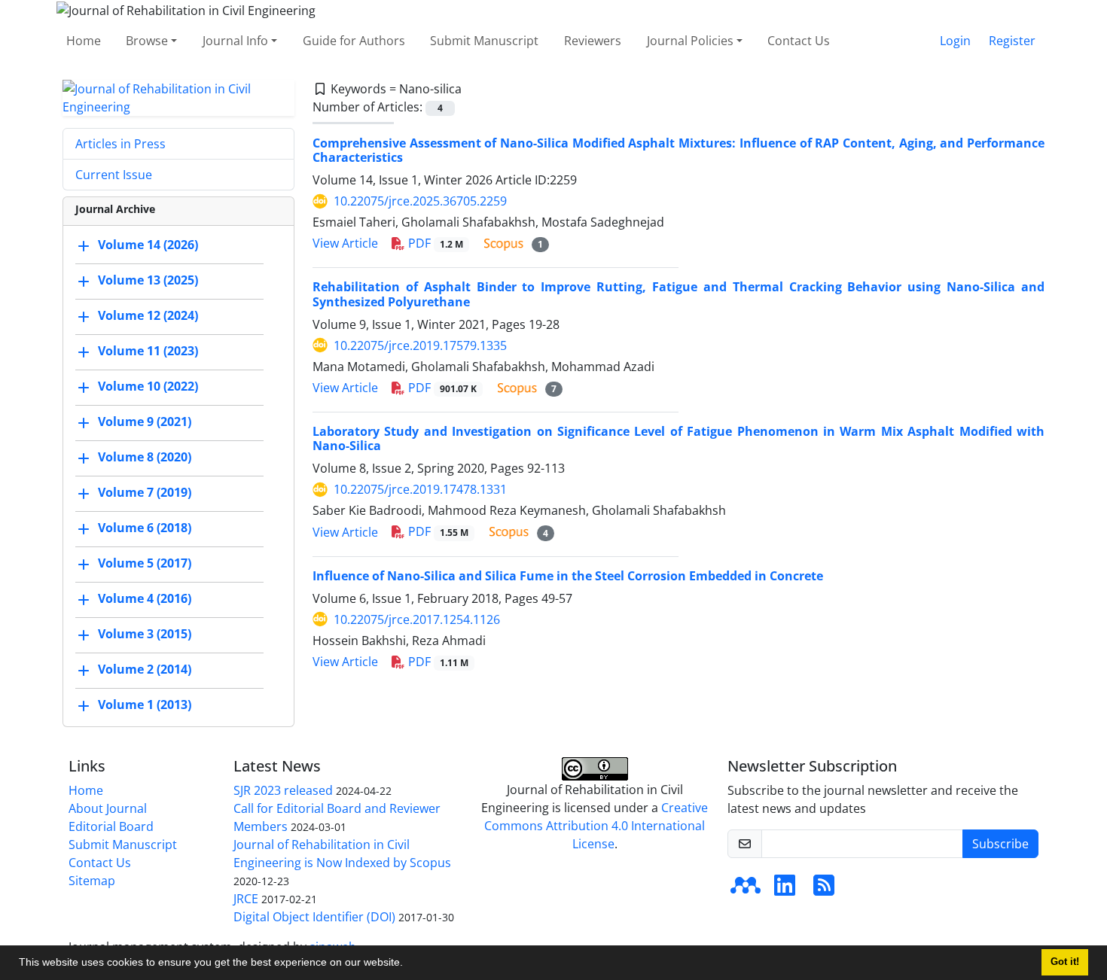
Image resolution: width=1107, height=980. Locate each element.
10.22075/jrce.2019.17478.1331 (420, 489)
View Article (345, 243)
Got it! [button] (1065, 962)
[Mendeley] (745, 889)
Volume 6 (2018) (144, 527)
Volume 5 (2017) (144, 563)
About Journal (108, 808)
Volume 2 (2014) (144, 669)
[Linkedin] (785, 889)
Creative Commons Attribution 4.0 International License (596, 825)
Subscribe (1000, 843)
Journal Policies (690, 40)
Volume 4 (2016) (144, 598)
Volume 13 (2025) (148, 280)
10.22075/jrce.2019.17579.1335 (420, 345)
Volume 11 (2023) (148, 350)
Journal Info (235, 40)
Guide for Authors (354, 40)
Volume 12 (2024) (148, 315)
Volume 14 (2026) (148, 244)
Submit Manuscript (484, 40)
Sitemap (92, 880)
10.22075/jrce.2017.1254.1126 (417, 619)
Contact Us (798, 40)
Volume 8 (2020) (144, 457)
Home (83, 40)
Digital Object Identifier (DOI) (314, 916)
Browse (147, 40)
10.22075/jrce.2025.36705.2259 (420, 201)
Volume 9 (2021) (144, 421)
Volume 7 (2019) (144, 492)
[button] (408, 964)
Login (955, 40)
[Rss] (824, 889)
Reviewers (592, 40)
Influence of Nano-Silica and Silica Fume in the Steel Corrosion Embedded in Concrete (568, 576)
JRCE (245, 898)
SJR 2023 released (283, 790)
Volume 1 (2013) (144, 704)
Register (1012, 40)
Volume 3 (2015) (144, 633)
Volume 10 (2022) (148, 386)
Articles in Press (120, 143)
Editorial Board (111, 826)
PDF (434, 243)
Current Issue (113, 174)
